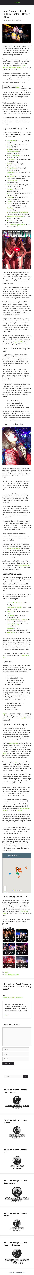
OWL (8, 193)
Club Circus (10, 159)
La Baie (9, 603)
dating (10, 974)
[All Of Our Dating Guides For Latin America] (17, 1194)
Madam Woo (11, 176)
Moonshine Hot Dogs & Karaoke (17, 620)
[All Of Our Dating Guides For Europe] (17, 1132)
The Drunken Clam (13, 151)
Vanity (9, 185)
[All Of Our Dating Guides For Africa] (17, 1225)
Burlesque (10, 145)
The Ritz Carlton (18, 603)
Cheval (9, 201)
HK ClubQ (10, 220)
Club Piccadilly (11, 141)
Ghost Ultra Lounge (13, 155)
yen (16, 762)
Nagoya (4, 714)
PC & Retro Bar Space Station (16, 225)
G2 (7, 212)
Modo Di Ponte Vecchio (14, 607)
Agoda (4, 753)
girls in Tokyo (19, 342)
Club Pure (10, 208)
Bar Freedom (11, 632)
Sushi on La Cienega (13, 624)
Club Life (9, 204)
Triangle (9, 189)
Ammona (10, 197)
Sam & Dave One (12, 180)
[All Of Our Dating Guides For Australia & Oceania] (17, 1256)
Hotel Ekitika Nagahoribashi (19, 212)
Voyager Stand (11, 168)
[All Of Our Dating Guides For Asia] (17, 1162)
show (17, 87)
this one (19, 810)
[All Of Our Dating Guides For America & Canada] (17, 1102)
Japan (6, 972)
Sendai (23, 718)
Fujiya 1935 (10, 611)
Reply (6, 1015)
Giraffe (9, 149)
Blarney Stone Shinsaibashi (15, 216)
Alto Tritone (10, 615)
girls (13, 974)
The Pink (9, 164)
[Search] (25, 1077)
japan (17, 974)
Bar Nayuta (10, 628)
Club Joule (10, 172)
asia (6, 974)
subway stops (13, 743)
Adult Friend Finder (14, 548)
